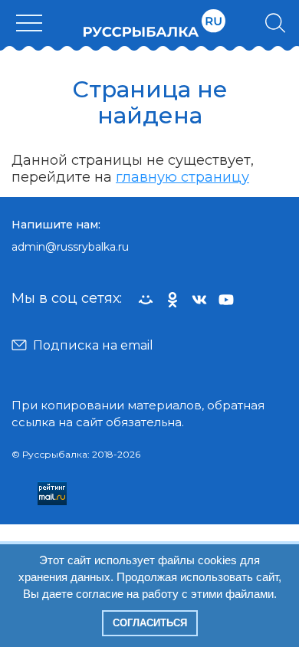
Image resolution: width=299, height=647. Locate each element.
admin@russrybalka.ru (70, 247)
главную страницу (182, 177)
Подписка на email (93, 345)
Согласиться (150, 623)
